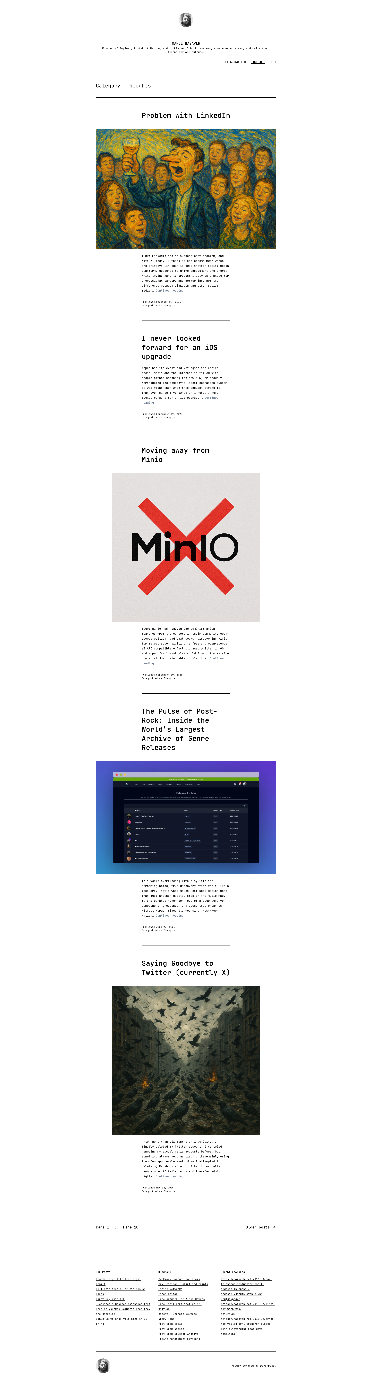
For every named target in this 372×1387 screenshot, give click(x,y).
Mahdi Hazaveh (186, 43)
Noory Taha (166, 1318)
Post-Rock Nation (171, 1329)
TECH (272, 62)
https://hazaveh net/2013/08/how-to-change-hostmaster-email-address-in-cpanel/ (246, 1284)
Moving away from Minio (175, 455)
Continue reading (170, 290)
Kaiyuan (164, 1309)
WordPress (267, 1365)
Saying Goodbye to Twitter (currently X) (186, 968)
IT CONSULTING (236, 62)
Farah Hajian (168, 1294)
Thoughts (169, 305)
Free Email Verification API (180, 1304)
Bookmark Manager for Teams (179, 1279)
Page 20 (130, 1227)
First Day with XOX (110, 1299)
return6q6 (228, 1314)
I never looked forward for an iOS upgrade (180, 347)
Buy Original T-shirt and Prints (183, 1284)
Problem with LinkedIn (186, 115)
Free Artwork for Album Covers (181, 1299)
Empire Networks (170, 1289)
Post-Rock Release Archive (178, 1333)
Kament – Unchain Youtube (177, 1314)
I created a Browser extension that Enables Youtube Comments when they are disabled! (123, 1309)
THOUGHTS (258, 62)
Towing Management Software (179, 1338)
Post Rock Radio (170, 1323)
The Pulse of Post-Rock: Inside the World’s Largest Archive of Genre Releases (180, 729)
